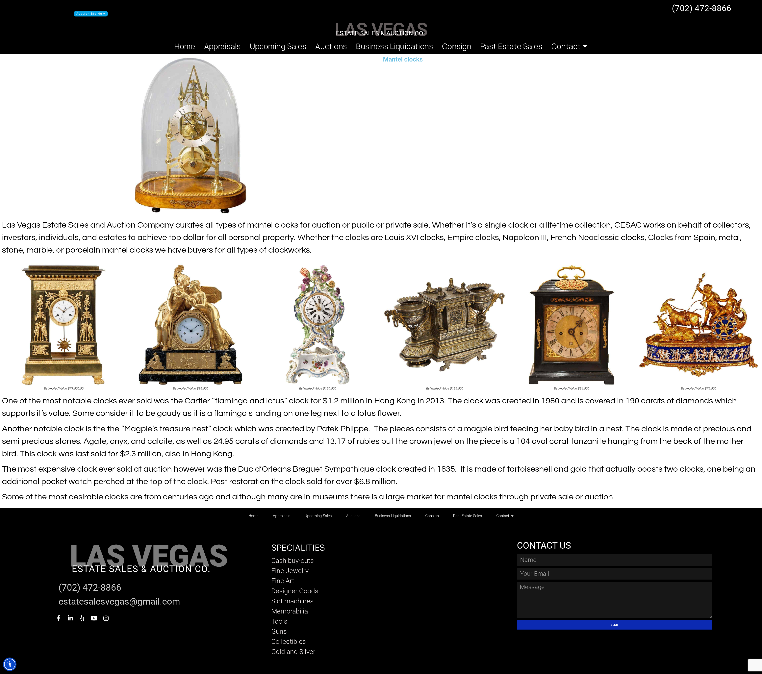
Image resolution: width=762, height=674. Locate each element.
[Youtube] (94, 618)
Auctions (331, 46)
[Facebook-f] (58, 618)
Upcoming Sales (278, 46)
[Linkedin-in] (70, 618)
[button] (9, 664)
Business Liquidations (394, 46)
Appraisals (222, 46)
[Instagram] (106, 618)
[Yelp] (82, 618)
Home (184, 46)
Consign (456, 46)
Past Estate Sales (511, 46)
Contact (566, 46)
